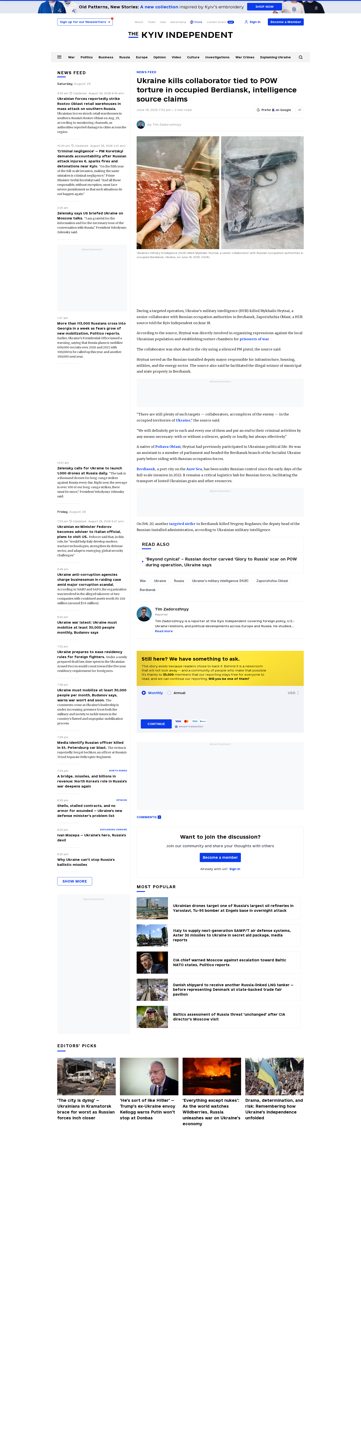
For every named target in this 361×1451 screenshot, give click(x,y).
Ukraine (183, 420)
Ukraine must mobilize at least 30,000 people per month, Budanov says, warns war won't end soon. (91, 695)
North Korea (118, 770)
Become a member (220, 857)
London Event (216, 21)
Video (176, 57)
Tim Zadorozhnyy (167, 124)
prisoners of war (254, 339)
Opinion (159, 57)
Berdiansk (146, 469)
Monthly (155, 693)
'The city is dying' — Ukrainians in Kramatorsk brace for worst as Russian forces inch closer (86, 1109)
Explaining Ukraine (275, 57)
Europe (142, 57)
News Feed (146, 72)
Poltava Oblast (168, 447)
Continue (156, 724)
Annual (179, 693)
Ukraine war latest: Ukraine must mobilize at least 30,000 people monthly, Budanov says (87, 627)
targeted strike (182, 524)
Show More (74, 881)
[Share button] (299, 110)
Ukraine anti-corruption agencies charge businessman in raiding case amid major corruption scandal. (89, 579)
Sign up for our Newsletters (85, 22)
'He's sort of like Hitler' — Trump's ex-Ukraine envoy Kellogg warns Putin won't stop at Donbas (147, 1109)
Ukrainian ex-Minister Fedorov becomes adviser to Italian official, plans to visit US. (89, 532)
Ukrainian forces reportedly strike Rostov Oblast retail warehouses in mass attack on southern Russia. (89, 104)
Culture (193, 57)
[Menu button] (59, 57)
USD (291, 693)
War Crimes (244, 57)
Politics (87, 57)
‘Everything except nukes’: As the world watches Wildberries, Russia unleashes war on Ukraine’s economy (211, 1112)
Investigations (217, 57)
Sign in (234, 869)
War (71, 57)
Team (151, 21)
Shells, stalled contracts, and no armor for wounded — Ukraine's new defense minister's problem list (89, 811)
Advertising (178, 21)
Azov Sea (194, 469)
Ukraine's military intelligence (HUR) (220, 581)
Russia (124, 57)
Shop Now (264, 6)
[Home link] (180, 35)
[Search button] (300, 57)
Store (198, 21)
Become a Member (286, 22)
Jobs (163, 21)
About (139, 21)
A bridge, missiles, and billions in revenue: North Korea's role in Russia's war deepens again (92, 781)
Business (106, 57)
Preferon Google (276, 110)
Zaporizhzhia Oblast (272, 581)
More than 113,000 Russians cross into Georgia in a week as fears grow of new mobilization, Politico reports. (91, 328)
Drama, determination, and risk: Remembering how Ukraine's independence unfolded (274, 1109)
